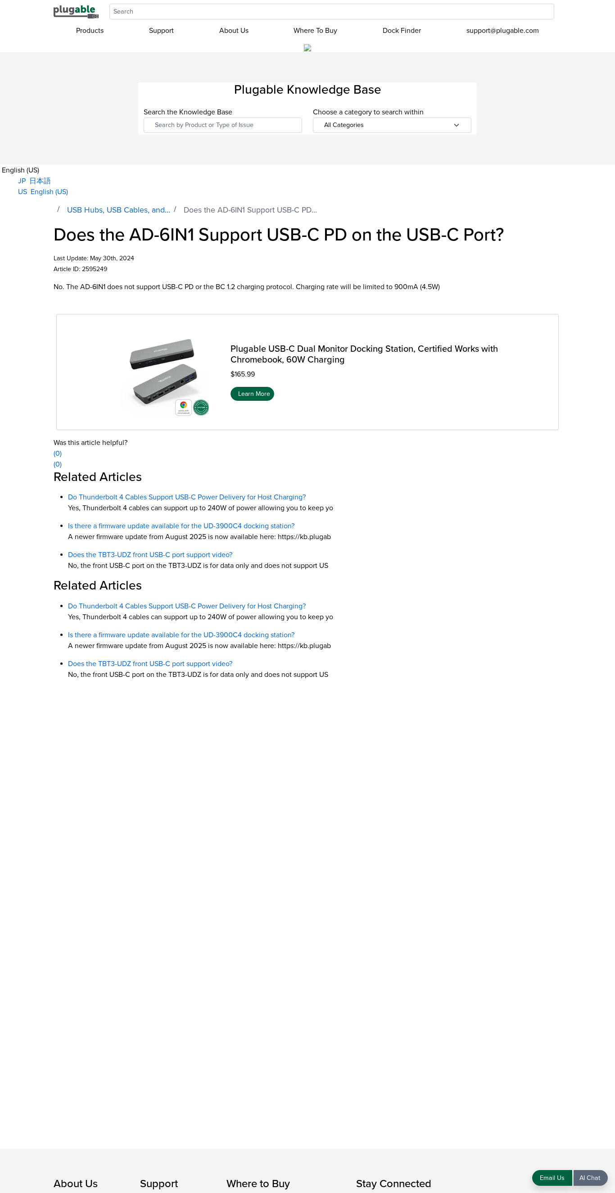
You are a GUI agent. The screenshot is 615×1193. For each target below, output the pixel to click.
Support (161, 30)
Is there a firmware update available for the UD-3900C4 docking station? (181, 526)
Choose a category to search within (368, 112)
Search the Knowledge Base (188, 112)
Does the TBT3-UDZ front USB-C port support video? (150, 554)
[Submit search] (558, 11)
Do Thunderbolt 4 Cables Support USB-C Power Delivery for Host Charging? (187, 497)
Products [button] (90, 30)
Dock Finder (402, 30)
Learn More (254, 393)
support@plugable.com (502, 30)
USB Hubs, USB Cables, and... (118, 210)
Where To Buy (315, 30)
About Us (234, 30)
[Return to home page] (76, 11)
